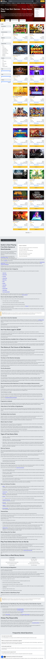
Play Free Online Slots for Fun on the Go (25, 253)
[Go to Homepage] (4, 1)
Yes (2, 28)
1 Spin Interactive (4, 49)
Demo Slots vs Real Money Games (24, 254)
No (2, 29)
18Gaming (3, 54)
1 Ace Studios (4, 48)
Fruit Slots (36, 13)
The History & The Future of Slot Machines (26, 250)
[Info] (2, 657)
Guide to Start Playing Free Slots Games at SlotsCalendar (28, 247)
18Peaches (3, 55)
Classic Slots (37, 12)
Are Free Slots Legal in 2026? (24, 249)
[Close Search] (32, 1)
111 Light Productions (5, 53)
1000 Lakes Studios (5, 50)
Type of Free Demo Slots (23, 251)
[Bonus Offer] (20, 40)
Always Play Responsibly (23, 256)
